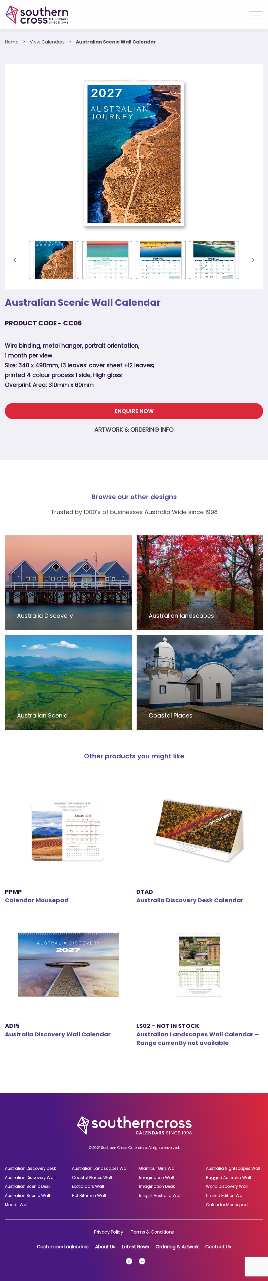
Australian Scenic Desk (27, 1186)
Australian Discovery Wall (30, 1177)
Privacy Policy (108, 1232)
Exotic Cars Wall (88, 1186)
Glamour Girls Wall (157, 1168)
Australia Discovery (45, 616)
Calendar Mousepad (227, 1204)
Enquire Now (134, 411)
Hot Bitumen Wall (89, 1195)
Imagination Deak (157, 1186)
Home (12, 42)
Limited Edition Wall (225, 1195)
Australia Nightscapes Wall (233, 1168)
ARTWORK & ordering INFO (134, 429)
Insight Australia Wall (160, 1195)
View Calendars (47, 42)
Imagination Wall (156, 1177)
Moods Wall (16, 1204)
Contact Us (218, 1247)
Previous (14, 260)
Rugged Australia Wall (228, 1177)
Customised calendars (63, 1247)
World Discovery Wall (227, 1186)
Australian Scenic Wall (27, 1195)
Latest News (135, 1247)
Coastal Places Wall (92, 1177)
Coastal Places (171, 715)
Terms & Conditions (152, 1232)
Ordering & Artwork (177, 1247)
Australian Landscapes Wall (100, 1168)
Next (253, 260)
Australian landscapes (181, 616)
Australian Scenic (42, 715)
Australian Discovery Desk (30, 1168)
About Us (105, 1247)
